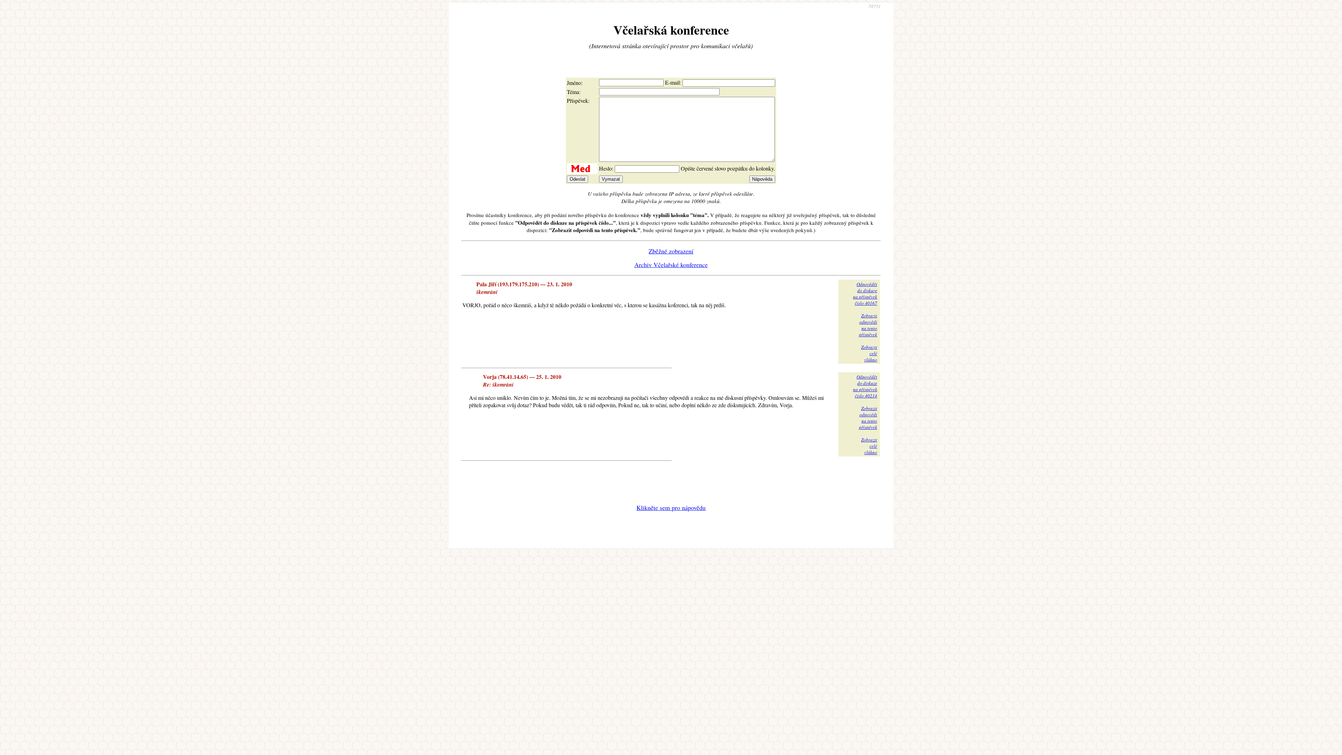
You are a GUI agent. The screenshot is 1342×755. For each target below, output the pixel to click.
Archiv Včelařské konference (671, 264)
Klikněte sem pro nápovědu (671, 507)
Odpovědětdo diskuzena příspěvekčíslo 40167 (865, 293)
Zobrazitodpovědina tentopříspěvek (868, 325)
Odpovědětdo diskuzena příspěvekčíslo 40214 (865, 386)
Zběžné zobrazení (671, 251)
